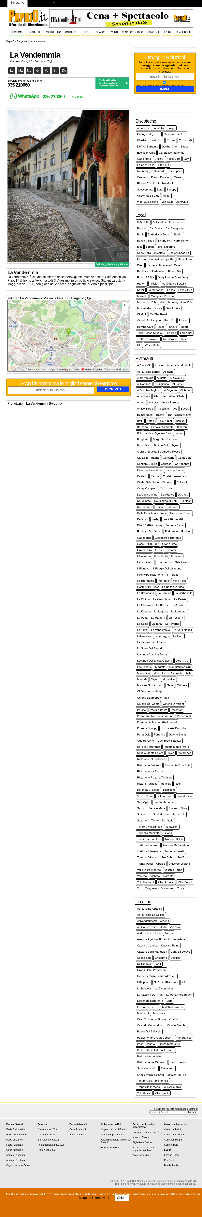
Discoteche (34, 32)
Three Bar (186, 332)
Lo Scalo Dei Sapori (149, 648)
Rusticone (169, 789)
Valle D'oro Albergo (149, 869)
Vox (139, 888)
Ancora (153, 402)
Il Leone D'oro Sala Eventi (173, 562)
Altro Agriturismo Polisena (153, 920)
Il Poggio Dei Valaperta (167, 568)
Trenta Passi (145, 863)
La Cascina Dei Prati (150, 994)
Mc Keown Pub (146, 302)
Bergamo (16, 32)
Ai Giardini (159, 222)
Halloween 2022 (47, 1150)
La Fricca (162, 605)
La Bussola (144, 988)
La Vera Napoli (182, 629)
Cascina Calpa (175, 470)
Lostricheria (144, 666)
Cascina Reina (170, 945)
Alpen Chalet (177, 396)
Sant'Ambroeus (163, 802)
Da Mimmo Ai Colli (165, 500)
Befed (150, 420)
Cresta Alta (167, 488)
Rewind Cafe (145, 326)
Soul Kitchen (161, 814)
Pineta (151, 1043)
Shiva (183, 808)
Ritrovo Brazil (145, 183)
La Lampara (178, 611)
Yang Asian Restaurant (159, 888)
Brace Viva (144, 445)
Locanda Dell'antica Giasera (154, 660)
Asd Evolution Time (149, 933)
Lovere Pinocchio (148, 1007)
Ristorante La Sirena (150, 771)
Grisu (158, 550)
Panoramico (184, 1037)
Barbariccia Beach (159, 234)
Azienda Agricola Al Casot (153, 939)
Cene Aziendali (14, 1150)
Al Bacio (168, 371)
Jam (186, 158)
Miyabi (155, 679)
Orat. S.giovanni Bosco (151, 1019)
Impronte (163, 580)
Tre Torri (183, 857)
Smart (184, 326)
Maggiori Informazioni (94, 1197)
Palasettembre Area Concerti (155, 1037)
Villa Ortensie (166, 882)
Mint (162, 302)
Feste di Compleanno (17, 1134)
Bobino (150, 246)
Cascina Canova (147, 945)
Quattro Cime (145, 740)
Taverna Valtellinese (149, 826)
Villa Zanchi (162, 1093)
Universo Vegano (179, 863)
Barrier (178, 234)
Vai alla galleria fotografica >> (112, 264)
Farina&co (171, 531)
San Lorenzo (178, 1062)
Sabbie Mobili (165, 183)
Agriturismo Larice (148, 371)
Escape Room (183, 32)
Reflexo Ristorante (148, 746)
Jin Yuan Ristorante (166, 982)
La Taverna (172, 623)
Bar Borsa (156, 228)
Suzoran (142, 820)
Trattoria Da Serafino (176, 845)
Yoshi (180, 888)
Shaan (173, 808)
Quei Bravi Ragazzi (169, 740)
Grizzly (158, 158)
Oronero (142, 177)
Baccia (185, 408)
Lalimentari (144, 636)
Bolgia (171, 128)
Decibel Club (170, 146)
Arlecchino (163, 408)
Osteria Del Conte (148, 703)
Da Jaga (183, 494)
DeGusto (142, 519)
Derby (155, 519)
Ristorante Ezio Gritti (177, 765)
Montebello (144, 308)
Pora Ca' (169, 320)
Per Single (169, 1160)
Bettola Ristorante (162, 426)
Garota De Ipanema (171, 152)
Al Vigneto (170, 390)
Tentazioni (172, 826)
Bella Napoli (165, 420)
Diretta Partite (171, 1165)
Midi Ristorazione (173, 1007)
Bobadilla (158, 128)
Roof (178, 783)
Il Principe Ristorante (150, 574)
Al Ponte (177, 383)
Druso (185, 146)
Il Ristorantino (145, 580)
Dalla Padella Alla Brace (152, 513)
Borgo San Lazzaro (165, 439)
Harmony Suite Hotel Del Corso (156, 976)
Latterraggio (162, 636)
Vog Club (167, 201)
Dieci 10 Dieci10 (173, 519)
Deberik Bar (185, 259)
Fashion (186, 531)
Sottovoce (143, 814)
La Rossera (176, 617)
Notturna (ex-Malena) (150, 171)
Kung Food (179, 580)
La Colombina (162, 599)
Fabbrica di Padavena (151, 271)
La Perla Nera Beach (179, 994)
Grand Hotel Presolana (151, 970)
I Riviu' (154, 283)
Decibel (175, 957)
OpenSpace (174, 171)
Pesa (140, 1043)
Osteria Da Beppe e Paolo (153, 697)
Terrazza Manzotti (148, 832)
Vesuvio (142, 875)
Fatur (157, 963)
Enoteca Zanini (175, 525)
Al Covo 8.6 (177, 377)
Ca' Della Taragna (148, 457)
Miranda (142, 679)
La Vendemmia (37, 41)
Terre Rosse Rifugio (149, 332)
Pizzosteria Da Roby (173, 728)
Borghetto (143, 439)
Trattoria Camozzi (148, 845)
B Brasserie (176, 222)
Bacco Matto (145, 414)
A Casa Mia (144, 365)
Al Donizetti (144, 383)
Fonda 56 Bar (145, 277)
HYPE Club (173, 158)
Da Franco (167, 494)
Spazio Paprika (176, 1074)
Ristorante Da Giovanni (151, 1062)
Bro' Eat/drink (166, 246)
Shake (173, 326)
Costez (171, 140)
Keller (140, 289)
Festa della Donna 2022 (51, 1144)
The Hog (170, 332)
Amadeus (143, 128)
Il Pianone (143, 568)
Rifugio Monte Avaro (176, 746)
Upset (166, 195)
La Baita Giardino (173, 586)
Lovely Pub (185, 289)
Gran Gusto (169, 543)
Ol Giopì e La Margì (149, 691)
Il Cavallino (144, 556)
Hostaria (171, 550)
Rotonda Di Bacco (148, 789)
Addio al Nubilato (15, 1155)
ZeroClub (182, 201)
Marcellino (143, 673)
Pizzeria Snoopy (147, 728)
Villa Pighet (185, 882)
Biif (139, 433)
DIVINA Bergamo (147, 146)
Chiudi (121, 1197)
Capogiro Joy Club (148, 134)
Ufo (139, 345)
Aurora (169, 933)
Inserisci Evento (141, 1137)
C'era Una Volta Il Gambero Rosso (158, 451)
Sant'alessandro (147, 1068)
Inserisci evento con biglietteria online (143, 1149)
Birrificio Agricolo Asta (157, 433)
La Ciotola (143, 599)
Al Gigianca (162, 383)
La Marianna (156, 289)
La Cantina (164, 593)
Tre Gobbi (168, 857)
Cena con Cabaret (174, 1134)
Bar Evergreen (175, 228)
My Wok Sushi (146, 685)
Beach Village (145, 240)
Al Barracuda (145, 377)
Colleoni (182, 482)
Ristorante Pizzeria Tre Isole (154, 777)
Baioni (160, 414)
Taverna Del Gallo (162, 820)
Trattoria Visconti (147, 857)
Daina (159, 507)
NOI (160, 685)
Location (100, 32)
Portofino (159, 734)
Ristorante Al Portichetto (152, 759)
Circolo (141, 259)
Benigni (180, 420)
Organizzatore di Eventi (113, 1129)
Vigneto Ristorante (161, 875)
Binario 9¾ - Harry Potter (173, 240)
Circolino (167, 482)
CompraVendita (141, 1155)
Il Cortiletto (161, 556)
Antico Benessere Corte (152, 927)
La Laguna (161, 611)
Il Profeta (172, 574)
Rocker (161, 326)
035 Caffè (143, 222)
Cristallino (161, 957)
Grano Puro (144, 550)
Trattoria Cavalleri (148, 339)
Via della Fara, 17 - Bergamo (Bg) (31, 61)
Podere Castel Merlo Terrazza (155, 1050)
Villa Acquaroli (172, 1086)
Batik (140, 420)
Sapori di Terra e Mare (151, 808)
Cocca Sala (144, 957)
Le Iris (171, 289)
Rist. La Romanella (149, 1056)
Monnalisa (169, 679)
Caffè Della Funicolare (151, 252)
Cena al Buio (171, 1144)
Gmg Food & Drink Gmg (173, 277)
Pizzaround (184, 716)
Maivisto (142, 296)
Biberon (182, 426)
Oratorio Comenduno (150, 1025)
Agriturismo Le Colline (151, 914)
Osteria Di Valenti (173, 703)
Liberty (161, 642)
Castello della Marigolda (152, 951)
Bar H (140, 234)
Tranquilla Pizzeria (148, 1086)
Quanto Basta (177, 734)
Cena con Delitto (132, 32)
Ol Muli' (141, 314)
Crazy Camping (146, 488)
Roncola (166, 783)
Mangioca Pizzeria (162, 296)
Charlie (141, 140)
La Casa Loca (145, 164)
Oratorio (174, 1019)
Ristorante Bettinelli (149, 765)
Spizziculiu (178, 814)
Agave (159, 365)
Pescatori (176, 709)
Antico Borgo (145, 408)
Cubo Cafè (185, 140)
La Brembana (145, 593)
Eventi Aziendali (78, 1134)
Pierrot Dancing (160, 177)
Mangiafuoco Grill (180, 666)
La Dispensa (145, 605)
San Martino (184, 796)
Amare (141, 402)
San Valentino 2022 (48, 1139)
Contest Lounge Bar (161, 259)
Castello (142, 476)
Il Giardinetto (145, 562)
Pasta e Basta (158, 709)
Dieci (140, 265)
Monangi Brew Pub (180, 302)
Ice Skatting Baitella (174, 283)
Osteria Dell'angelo (149, 320)
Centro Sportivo (180, 951)
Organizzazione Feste (18, 1165)
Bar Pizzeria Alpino (179, 414)
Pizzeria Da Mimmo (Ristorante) (157, 722)
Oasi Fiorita (173, 308)
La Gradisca (179, 605)
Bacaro (141, 228)
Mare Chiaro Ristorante (168, 673)
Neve (170, 685)
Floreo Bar (174, 271)
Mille (189, 673)
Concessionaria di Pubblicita (148, 1132)
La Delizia (180, 599)
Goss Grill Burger (148, 543)
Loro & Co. (182, 660)
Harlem (141, 283)
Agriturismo (53, 32)
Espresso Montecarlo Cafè (163, 265)
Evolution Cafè (146, 152)
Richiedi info (107, 80)
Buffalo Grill (161, 445)
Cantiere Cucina (147, 463)
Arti (175, 408)
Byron (175, 445)
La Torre (142, 629)
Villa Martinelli (145, 882)
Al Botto (161, 377)
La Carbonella (183, 593)
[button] (56, 259)
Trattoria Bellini (174, 839)
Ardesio (175, 927)
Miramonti (143, 1013)
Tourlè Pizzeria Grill (149, 839)
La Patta (142, 617)
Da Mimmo (144, 500)
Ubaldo (160, 863)
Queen (178, 177)
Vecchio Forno (173, 869)
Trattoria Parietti (174, 851)
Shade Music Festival (150, 1074)
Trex (183, 339)
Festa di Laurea (14, 1139)
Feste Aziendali (14, 1144)
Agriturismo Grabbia (178, 365)
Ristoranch (184, 752)
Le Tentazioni (145, 642)
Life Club (163, 164)
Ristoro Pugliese (147, 783)
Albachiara (143, 396)
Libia (169, 1000)
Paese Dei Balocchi (149, 1031)
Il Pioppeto (143, 982)
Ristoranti (71, 32)
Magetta (160, 666)
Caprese (166, 463)
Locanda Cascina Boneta (152, 654)
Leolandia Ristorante (150, 1000)
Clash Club (156, 140)
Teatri (166, 32)
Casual (155, 476)
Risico (170, 752)
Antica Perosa (170, 402)
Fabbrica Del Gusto (149, 531)
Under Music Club (148, 195)
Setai (160, 189)
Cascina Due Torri (175, 134)
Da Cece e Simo (147, 494)
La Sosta (142, 623)
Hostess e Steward (111, 1147)
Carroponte (182, 463)
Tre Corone (170, 339)
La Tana (157, 623)
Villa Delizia (144, 1093)
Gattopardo (144, 537)
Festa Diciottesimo (16, 1129)
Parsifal (141, 709)
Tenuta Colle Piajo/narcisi (152, 1080)
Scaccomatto (145, 189)
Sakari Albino (145, 796)
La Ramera (158, 617)
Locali (86, 32)
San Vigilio (143, 802)
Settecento (167, 1068)
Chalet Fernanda (173, 476)
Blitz (139, 246)
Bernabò (142, 426)
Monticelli (159, 1013)
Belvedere (178, 939)
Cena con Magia (173, 1139)
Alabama (185, 390)
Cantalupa (184, 457)
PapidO (10, 41)
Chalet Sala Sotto (148, 482)
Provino (183, 320)
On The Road (158, 314)
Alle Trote (160, 396)
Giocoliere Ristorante (168, 537)
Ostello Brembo (176, 1025)
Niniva (158, 308)
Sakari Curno (165, 796)
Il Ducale (176, 556)
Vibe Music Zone (147, 201)
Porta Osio (143, 734)
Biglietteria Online (142, 1142)
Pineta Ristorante (169, 1043)
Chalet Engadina (178, 252)
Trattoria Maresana (149, 851)
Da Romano (144, 507)
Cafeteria (168, 457)
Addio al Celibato (15, 1160)
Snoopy (171, 189)
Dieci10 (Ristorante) (149, 525)
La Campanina (163, 988)
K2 (183, 982)
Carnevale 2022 (46, 1134)
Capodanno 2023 (47, 1129)
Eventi (114, 32)
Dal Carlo (172, 507)
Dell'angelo (144, 963)
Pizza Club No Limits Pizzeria (155, 716)
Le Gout (178, 636)
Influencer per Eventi (112, 1134)
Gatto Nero (144, 158)
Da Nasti (185, 500)
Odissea (182, 685)
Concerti (153, 32)
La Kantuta (144, 611)
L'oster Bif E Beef (148, 586)
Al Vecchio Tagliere (149, 390)
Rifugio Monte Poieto (150, 752)
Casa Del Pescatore (149, 470)
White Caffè (152, 345)
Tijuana (167, 832)
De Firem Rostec (180, 513)
